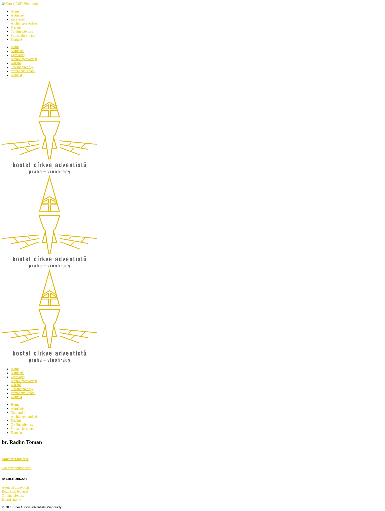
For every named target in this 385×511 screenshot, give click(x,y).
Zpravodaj (24, 21)
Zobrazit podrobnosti (16, 468)
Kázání (16, 27)
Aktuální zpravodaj (15, 487)
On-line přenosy (22, 31)
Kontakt (16, 39)
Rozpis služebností (15, 491)
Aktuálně (17, 15)
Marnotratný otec (15, 459)
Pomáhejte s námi (23, 35)
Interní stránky (12, 499)
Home (15, 11)
